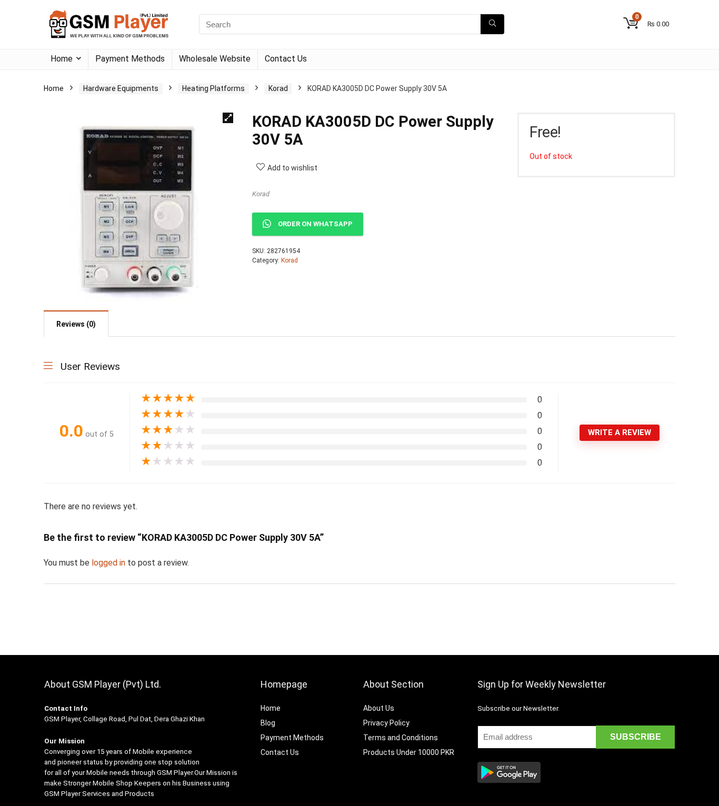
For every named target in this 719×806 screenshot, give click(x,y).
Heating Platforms (213, 88)
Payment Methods (130, 59)
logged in (109, 563)
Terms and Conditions (400, 737)
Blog (268, 723)
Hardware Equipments (120, 88)
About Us (378, 708)
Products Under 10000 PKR (408, 752)
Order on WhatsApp (315, 224)
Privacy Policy (386, 723)
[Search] (492, 24)
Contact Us (286, 59)
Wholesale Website (215, 59)
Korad (278, 88)
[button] (228, 118)
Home (62, 59)
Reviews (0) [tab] (76, 324)
